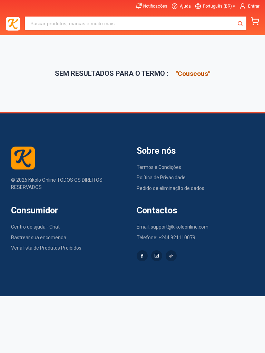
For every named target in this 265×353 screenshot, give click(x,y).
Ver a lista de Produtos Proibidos (46, 248)
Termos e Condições (159, 167)
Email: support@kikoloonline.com (172, 227)
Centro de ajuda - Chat (35, 227)
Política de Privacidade (161, 177)
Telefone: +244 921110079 (166, 237)
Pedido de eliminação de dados (170, 188)
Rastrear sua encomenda (38, 237)
